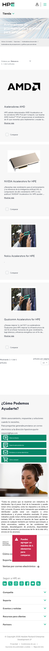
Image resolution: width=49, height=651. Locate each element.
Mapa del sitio (39, 647)
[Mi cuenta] (37, 4)
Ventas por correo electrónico (19, 566)
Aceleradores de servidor (29, 41)
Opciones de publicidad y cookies (17, 647)
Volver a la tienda (6, 41)
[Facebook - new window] (27, 583)
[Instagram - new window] (16, 583)
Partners (7, 624)
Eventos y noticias (12, 608)
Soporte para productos (16, 445)
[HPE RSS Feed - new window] (38, 583)
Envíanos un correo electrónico (18, 452)
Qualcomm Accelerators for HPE (22, 319)
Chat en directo (14, 438)
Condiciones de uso (28, 644)
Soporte (7, 600)
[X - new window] (10, 583)
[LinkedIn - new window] (5, 583)
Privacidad (14, 644)
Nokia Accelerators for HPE (19, 255)
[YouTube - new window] (33, 583)
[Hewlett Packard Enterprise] (8, 4)
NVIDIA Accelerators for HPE (20, 181)
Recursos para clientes (14, 616)
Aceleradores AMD (14, 106)
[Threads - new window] (21, 583)
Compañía (8, 592)
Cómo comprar (13, 459)
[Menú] (45, 4)
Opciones (17, 41)
